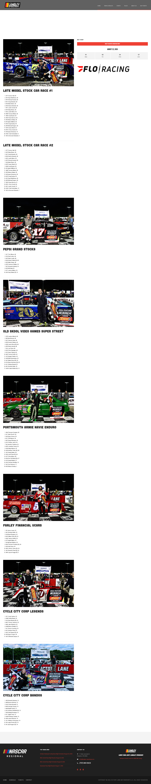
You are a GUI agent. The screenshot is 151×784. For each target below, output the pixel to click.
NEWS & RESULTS (108, 5)
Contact (29, 780)
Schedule (12, 780)
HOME (99, 5)
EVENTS (119, 5)
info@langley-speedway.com (86, 759)
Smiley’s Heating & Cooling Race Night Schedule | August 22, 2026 (56, 753)
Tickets (21, 780)
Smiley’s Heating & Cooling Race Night (112, 43)
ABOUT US (134, 5)
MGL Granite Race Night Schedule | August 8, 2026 (52, 761)
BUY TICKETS (143, 5)
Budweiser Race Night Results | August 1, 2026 (51, 766)
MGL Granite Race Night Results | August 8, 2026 (52, 757)
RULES (126, 5)
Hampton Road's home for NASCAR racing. (131, 756)
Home (5, 780)
